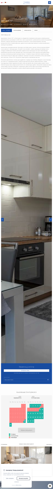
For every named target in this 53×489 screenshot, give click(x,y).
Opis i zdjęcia (6, 30)
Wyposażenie (17, 30)
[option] (26, 220)
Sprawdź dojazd (7, 377)
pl (3, 2)
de (7, 2)
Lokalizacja (27, 30)
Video (36, 30)
